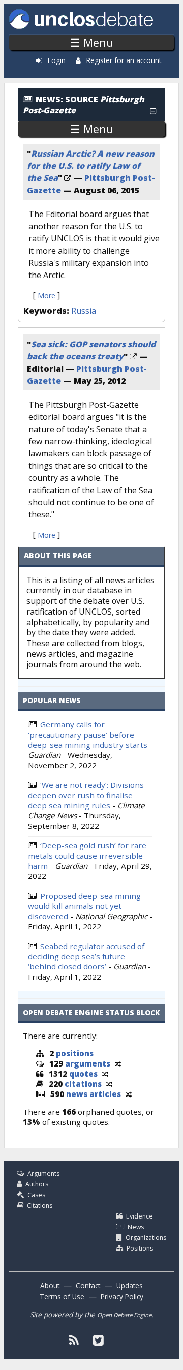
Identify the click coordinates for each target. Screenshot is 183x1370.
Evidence (139, 1216)
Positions (140, 1248)
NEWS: (49, 99)
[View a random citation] (109, 1084)
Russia (83, 310)
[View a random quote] (105, 1074)
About (49, 1285)
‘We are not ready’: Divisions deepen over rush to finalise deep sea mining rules (86, 795)
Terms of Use (62, 1296)
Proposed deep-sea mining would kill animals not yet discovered (84, 906)
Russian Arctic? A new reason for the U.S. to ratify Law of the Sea (91, 166)
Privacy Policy (122, 1296)
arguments (87, 1063)
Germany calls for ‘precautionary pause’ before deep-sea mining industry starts (87, 734)
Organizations (146, 1237)
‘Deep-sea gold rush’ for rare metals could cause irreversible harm (87, 855)
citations (83, 1084)
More (46, 295)
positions (75, 1053)
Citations (39, 1205)
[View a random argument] (118, 1063)
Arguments (43, 1173)
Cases (36, 1195)
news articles (93, 1094)
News (136, 1227)
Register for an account (123, 60)
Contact (88, 1285)
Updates (129, 1285)
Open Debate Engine (124, 1315)
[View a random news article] (128, 1094)
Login (57, 60)
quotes (83, 1074)
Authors (36, 1184)
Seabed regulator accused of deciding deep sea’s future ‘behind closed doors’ (86, 956)
